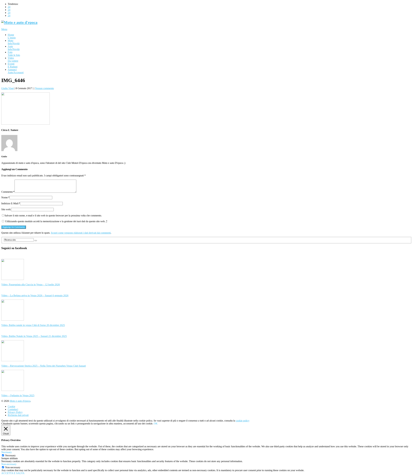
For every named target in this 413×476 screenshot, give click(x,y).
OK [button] (156, 423)
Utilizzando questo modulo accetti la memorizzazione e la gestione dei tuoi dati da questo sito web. (56, 221)
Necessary (10, 455)
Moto (14, 42)
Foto (14, 53)
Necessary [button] (6, 452)
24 (9, 6)
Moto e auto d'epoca (20, 401)
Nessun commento (44, 88)
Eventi (12, 65)
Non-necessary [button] (8, 464)
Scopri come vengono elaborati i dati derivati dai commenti (81, 232)
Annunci (16, 71)
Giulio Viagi (7, 88)
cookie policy (242, 420)
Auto (14, 48)
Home (12, 36)
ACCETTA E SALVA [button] (13, 473)
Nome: (5, 197)
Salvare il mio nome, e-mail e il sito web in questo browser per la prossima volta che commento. (53, 215)
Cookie (11, 406)
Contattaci (13, 409)
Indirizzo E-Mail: (10, 203)
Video (13, 59)
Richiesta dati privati (18, 415)
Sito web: (6, 209)
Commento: (8, 191)
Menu (4, 29)
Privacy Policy (15, 412)
